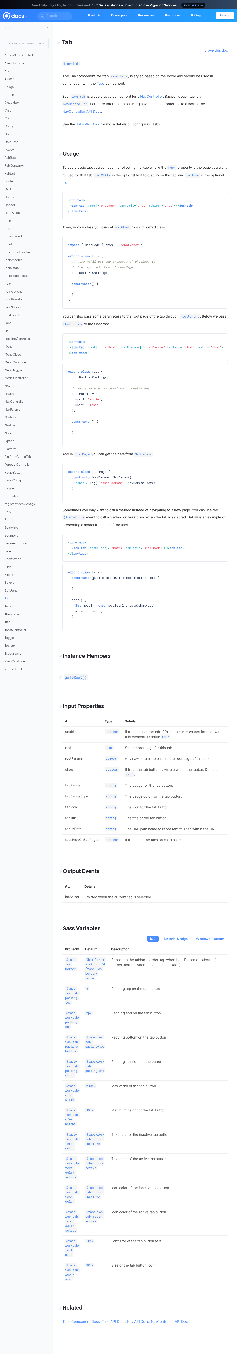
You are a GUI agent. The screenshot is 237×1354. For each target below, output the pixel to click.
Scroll (9, 519)
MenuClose (13, 354)
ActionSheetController (21, 55)
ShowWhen (13, 559)
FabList (10, 173)
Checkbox (12, 102)
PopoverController (18, 464)
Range (9, 488)
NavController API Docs (81, 111)
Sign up (225, 15)
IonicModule (13, 260)
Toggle (9, 638)
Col (7, 118)
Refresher (12, 496)
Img (7, 228)
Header (10, 205)
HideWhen (12, 213)
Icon (8, 220)
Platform (10, 449)
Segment (11, 535)
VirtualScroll (13, 669)
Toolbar (10, 645)
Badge (9, 87)
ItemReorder (14, 299)
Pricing (196, 15)
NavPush (11, 425)
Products (94, 15)
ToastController (15, 630)
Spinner (10, 582)
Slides (9, 575)
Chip (8, 110)
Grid (8, 189)
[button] (26, 15)
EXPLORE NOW (193, 5)
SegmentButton (16, 543)
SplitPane (11, 590)
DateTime (11, 142)
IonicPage (12, 268)
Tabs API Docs (88, 124)
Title (7, 622)
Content (10, 134)
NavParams (13, 409)
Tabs (8, 606)
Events (9, 150)
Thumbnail (12, 614)
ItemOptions (13, 291)
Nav (7, 386)
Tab (7, 598)
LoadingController (17, 338)
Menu (9, 346)
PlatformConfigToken (19, 457)
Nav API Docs (138, 1321)
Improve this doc (214, 50)
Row (8, 512)
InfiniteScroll (13, 236)
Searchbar (12, 527)
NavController (15, 401)
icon (65, 182)
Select (9, 551)
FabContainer (14, 165)
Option (9, 441)
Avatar (9, 79)
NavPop (10, 417)
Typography (13, 653)
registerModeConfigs (20, 504)
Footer (9, 181)
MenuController (16, 362)
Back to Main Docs (28, 44)
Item (8, 283)
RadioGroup (13, 480)
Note (8, 433)
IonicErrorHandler (17, 252)
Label (8, 323)
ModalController (16, 378)
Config (9, 126)
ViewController (15, 661)
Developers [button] (119, 15)
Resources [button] (173, 15)
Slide (8, 567)
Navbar (10, 394)
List (7, 331)
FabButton (12, 157)
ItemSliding (13, 307)
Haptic (9, 197)
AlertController (15, 63)
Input (8, 244)
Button (9, 95)
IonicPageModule (17, 276)
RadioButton (13, 472)
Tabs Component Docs (81, 1321)
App (7, 71)
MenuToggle (13, 370)
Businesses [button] (146, 15)
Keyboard (12, 315)
